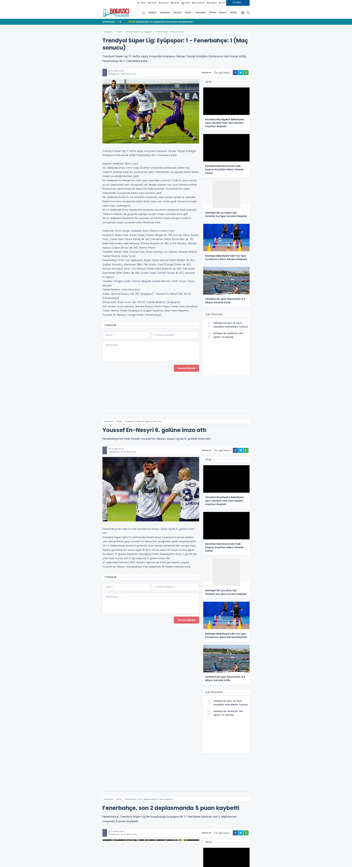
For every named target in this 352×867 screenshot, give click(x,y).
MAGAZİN (201, 12)
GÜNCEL (152, 12)
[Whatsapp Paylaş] (246, 72)
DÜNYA (222, 12)
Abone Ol (206, 72)
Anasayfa (108, 31)
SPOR (188, 12)
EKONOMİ (165, 12)
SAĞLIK (233, 12)
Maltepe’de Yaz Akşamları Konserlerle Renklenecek (160, 21)
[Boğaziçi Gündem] (116, 12)
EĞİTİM (212, 12)
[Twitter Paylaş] (240, 72)
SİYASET (177, 12)
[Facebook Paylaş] (235, 72)
